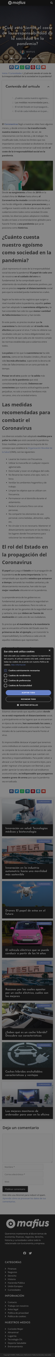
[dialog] (27, 678)
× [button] (49, 650)
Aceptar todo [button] (28, 692)
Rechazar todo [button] (28, 699)
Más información (18, 665)
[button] (27, 705)
